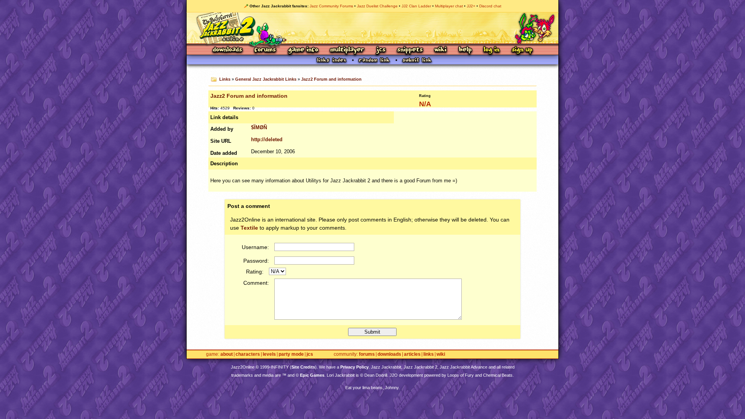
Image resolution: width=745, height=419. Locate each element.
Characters (248, 354)
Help (465, 50)
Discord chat (490, 6)
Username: (255, 247)
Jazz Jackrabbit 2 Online (372, 27)
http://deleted (266, 139)
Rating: (254, 271)
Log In (492, 50)
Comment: (256, 283)
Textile (249, 228)
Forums (265, 50)
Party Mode (291, 354)
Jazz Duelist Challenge (377, 6)
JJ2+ (471, 6)
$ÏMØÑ (259, 127)
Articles (412, 354)
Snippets (410, 50)
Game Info (303, 50)
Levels (269, 354)
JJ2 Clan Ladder (416, 6)
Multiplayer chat (449, 6)
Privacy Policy (354, 367)
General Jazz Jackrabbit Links (265, 79)
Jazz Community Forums (331, 6)
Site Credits (303, 367)
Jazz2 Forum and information (331, 79)
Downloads (228, 50)
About (226, 354)
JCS (380, 50)
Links (224, 79)
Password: (256, 261)
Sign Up (522, 50)
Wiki (441, 50)
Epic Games (312, 375)
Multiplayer (347, 50)
